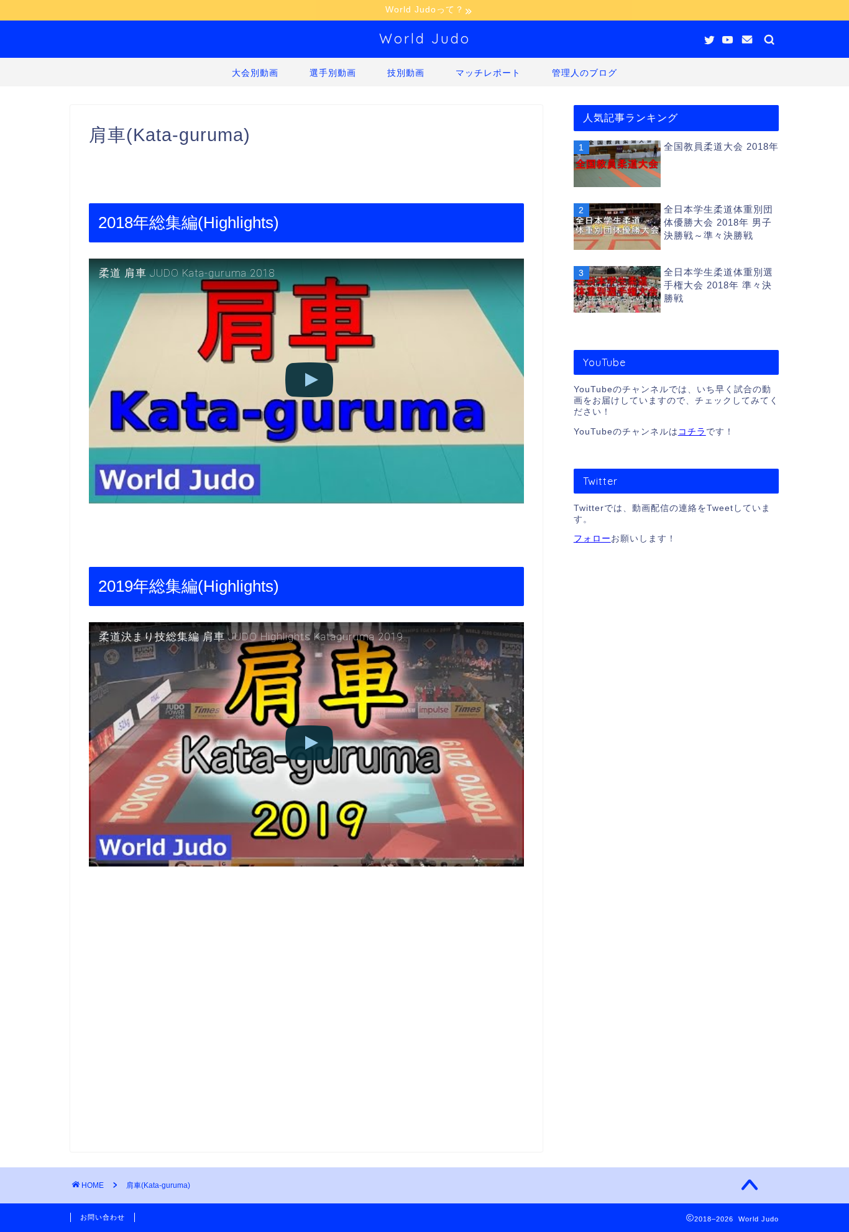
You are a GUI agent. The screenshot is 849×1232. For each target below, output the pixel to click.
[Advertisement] (306, 990)
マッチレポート (488, 72)
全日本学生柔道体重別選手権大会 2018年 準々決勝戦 (718, 285)
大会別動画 (255, 72)
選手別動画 (333, 72)
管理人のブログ (584, 72)
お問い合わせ (102, 1217)
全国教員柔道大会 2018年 (721, 146)
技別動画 (405, 72)
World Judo (424, 38)
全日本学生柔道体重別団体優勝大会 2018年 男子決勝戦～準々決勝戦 (718, 222)
